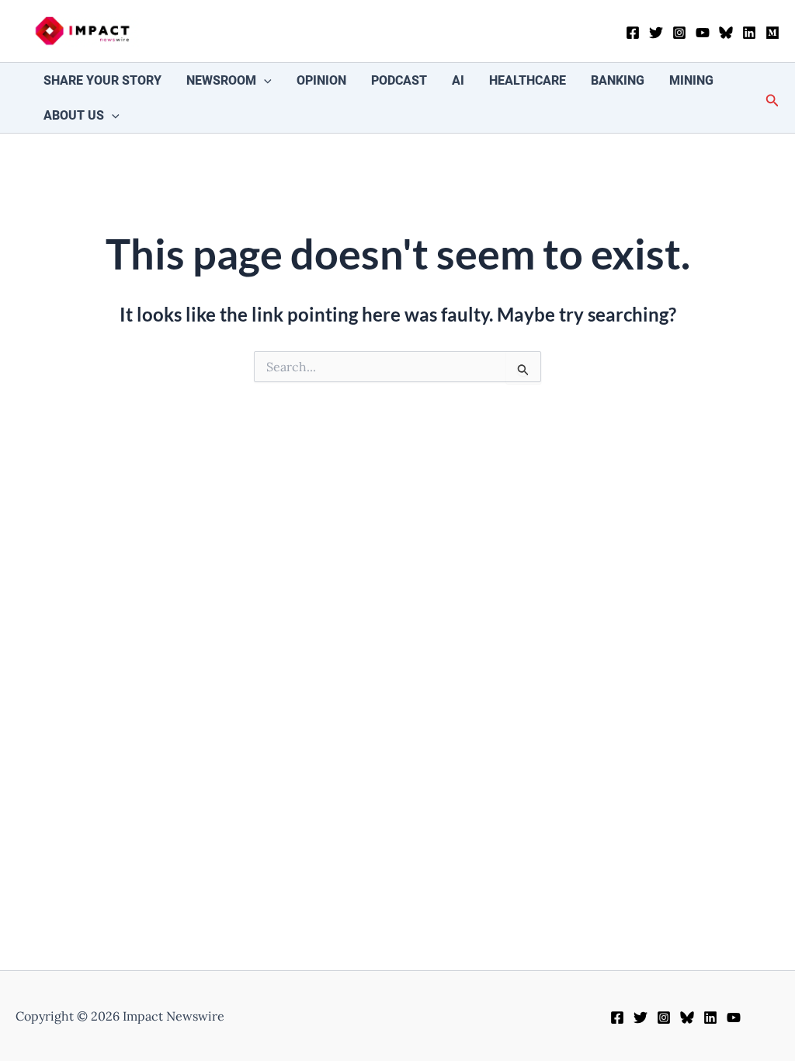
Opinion (321, 80)
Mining (691, 80)
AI (458, 80)
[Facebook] (633, 33)
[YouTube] (703, 33)
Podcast (399, 80)
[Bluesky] (726, 33)
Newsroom (221, 80)
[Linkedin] (749, 33)
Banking (617, 80)
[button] (264, 80)
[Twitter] (656, 33)
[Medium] (772, 33)
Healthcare (527, 80)
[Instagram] (679, 33)
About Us (73, 115)
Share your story (102, 80)
